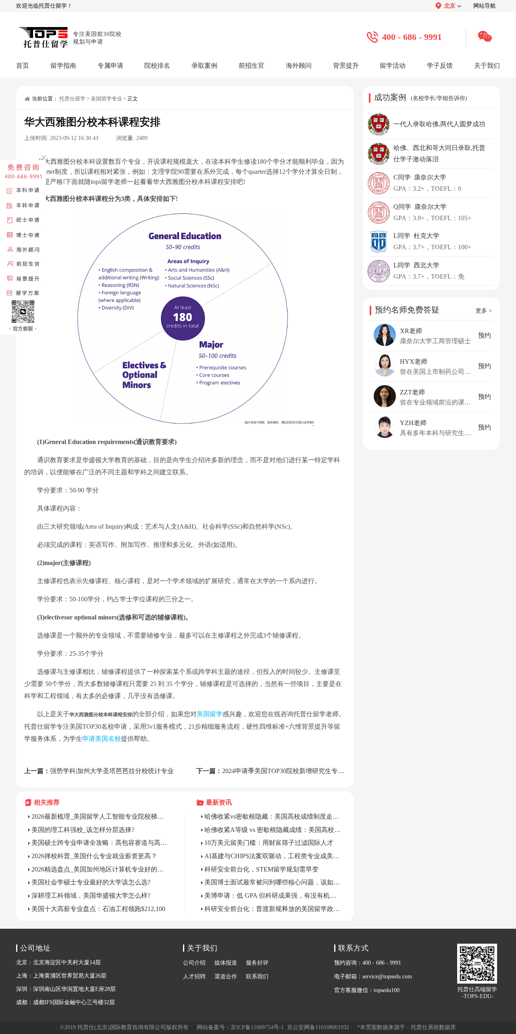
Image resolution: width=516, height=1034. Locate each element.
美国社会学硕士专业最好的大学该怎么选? (90, 882)
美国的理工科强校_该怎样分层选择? (82, 829)
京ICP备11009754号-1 (257, 1027)
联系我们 (257, 977)
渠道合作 (225, 977)
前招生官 (251, 65)
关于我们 (487, 65)
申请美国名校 (101, 738)
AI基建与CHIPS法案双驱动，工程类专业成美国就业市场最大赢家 (273, 856)
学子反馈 (440, 65)
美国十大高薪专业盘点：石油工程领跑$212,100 (98, 908)
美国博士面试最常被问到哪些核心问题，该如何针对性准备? (273, 882)
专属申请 (110, 65)
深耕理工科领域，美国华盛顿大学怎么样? (90, 895)
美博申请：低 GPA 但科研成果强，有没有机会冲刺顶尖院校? (273, 895)
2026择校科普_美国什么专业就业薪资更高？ (94, 856)
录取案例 (204, 65)
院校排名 (157, 65)
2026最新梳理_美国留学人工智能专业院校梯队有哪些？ (100, 816)
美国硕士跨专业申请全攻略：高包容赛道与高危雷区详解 (100, 842)
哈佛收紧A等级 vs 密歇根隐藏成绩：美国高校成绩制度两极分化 (273, 829)
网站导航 (484, 6)
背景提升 (346, 65)
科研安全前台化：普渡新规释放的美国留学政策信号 (273, 908)
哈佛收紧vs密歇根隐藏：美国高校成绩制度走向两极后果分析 (273, 816)
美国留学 (210, 714)
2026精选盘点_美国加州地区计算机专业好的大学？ (100, 869)
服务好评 (257, 963)
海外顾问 (299, 65)
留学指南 (63, 65)
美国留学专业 (106, 99)
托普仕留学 (72, 99)
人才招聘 (194, 977)
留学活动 (393, 65)
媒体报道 (225, 963)
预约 (484, 335)
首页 (22, 65)
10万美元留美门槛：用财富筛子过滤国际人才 (268, 842)
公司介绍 (194, 963)
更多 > (484, 311)
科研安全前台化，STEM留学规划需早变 (261, 869)
